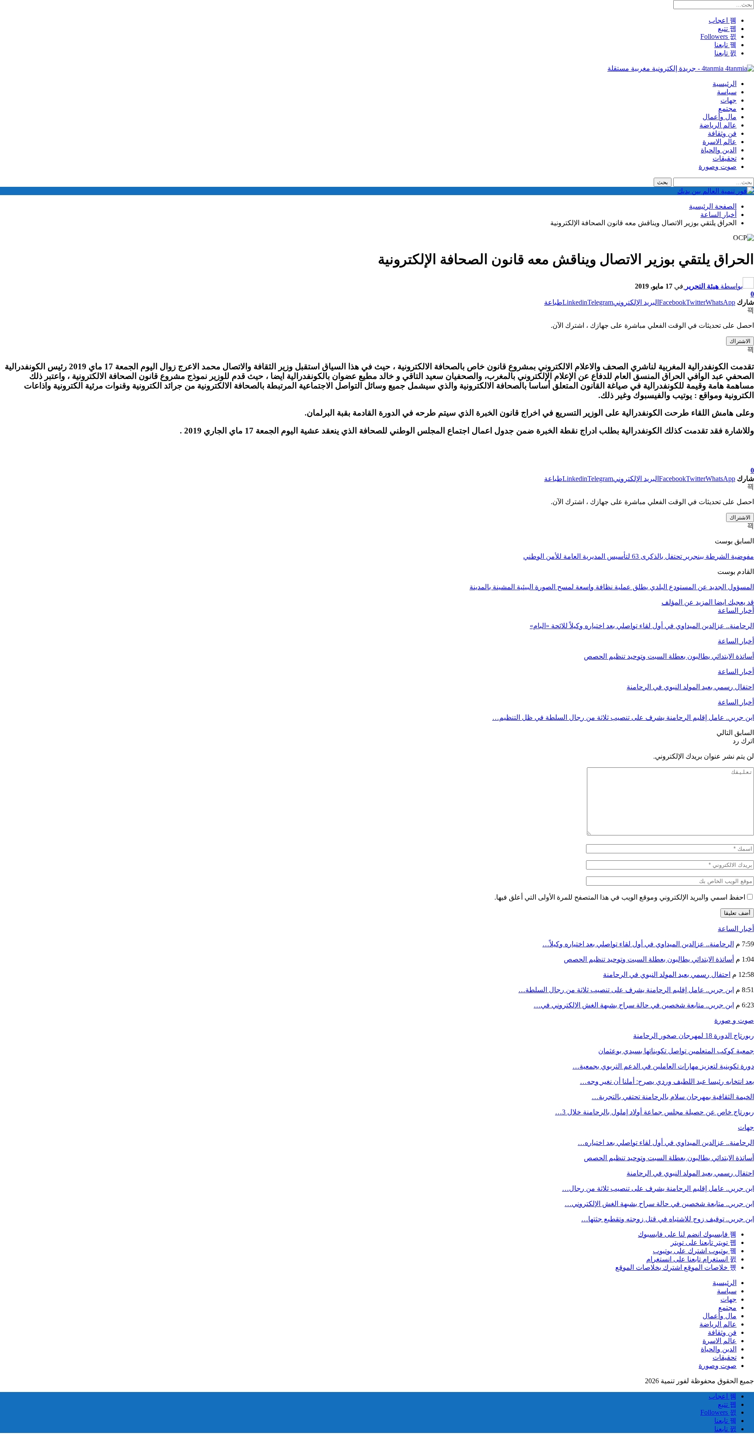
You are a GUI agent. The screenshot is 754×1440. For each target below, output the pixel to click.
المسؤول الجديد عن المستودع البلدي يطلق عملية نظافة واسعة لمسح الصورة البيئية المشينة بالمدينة (612, 587)
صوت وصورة (718, 166)
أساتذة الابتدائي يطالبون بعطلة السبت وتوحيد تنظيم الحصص (649, 959)
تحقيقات (725, 158)
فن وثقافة (722, 133)
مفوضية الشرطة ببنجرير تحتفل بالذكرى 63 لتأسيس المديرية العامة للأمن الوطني (638, 556)
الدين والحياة (719, 150)
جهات (728, 100)
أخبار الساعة (736, 610)
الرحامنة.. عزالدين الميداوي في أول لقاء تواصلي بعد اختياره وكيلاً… (638, 944)
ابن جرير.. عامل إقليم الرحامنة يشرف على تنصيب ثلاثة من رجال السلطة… (626, 989)
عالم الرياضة (718, 125)
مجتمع (727, 108)
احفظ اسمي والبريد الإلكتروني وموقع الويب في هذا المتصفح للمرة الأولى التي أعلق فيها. (619, 897)
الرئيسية (725, 83)
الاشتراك (740, 341)
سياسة (727, 92)
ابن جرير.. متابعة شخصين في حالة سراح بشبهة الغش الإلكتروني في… (634, 1005)
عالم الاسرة (720, 141)
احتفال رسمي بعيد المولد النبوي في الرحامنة (666, 974)
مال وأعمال (720, 116)
